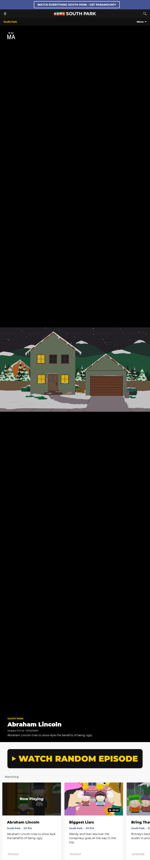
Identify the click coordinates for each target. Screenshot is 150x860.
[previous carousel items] (6, 807)
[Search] (144, 13)
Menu (140, 21)
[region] (75, 370)
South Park (15, 718)
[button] (7, 707)
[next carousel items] (144, 807)
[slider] (75, 702)
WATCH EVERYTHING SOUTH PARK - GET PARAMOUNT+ (76, 4)
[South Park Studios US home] (75, 14)
